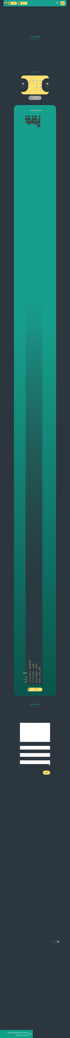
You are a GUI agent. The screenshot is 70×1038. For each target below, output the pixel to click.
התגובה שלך (45, 721)
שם (48, 744)
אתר (48, 759)
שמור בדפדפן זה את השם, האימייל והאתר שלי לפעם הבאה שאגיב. (36, 768)
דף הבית (52, 27)
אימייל (47, 751)
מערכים (49, 27)
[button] (57, 2)
